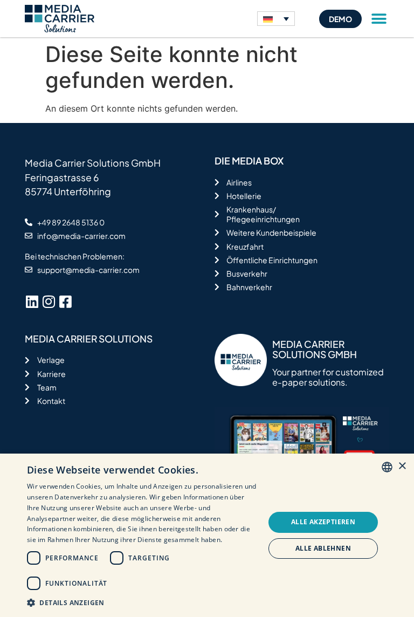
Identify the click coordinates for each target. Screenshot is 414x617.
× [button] (402, 466)
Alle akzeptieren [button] (323, 521)
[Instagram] (49, 301)
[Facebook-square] (65, 301)
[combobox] (387, 467)
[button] (379, 18)
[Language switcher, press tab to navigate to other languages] (276, 18)
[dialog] (207, 535)
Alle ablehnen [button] (323, 548)
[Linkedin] (32, 301)
